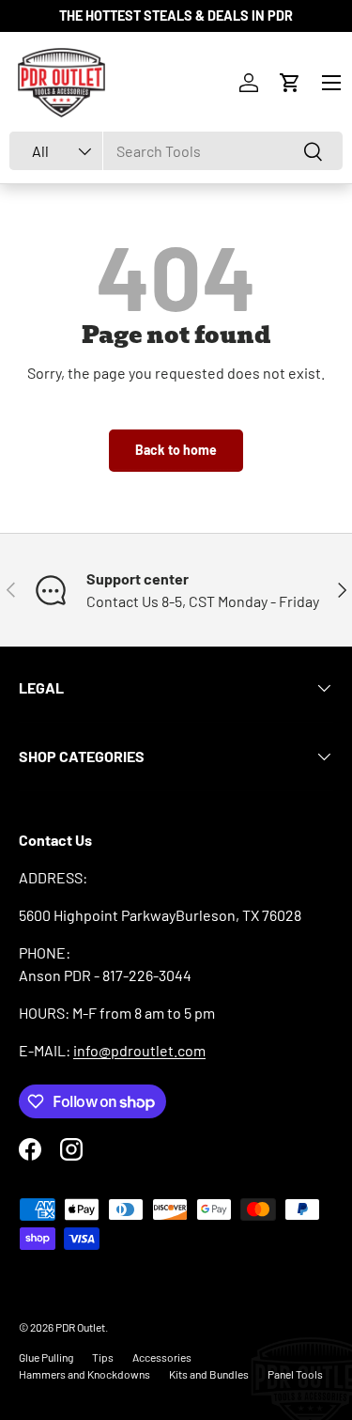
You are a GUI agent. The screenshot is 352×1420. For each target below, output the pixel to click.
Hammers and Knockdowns (84, 1374)
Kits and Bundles (209, 1374)
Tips (103, 1357)
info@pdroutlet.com (139, 1050)
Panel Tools (295, 1374)
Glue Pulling (46, 1357)
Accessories (161, 1357)
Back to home (176, 450)
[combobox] (176, 151)
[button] (290, 82)
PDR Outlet (80, 1327)
